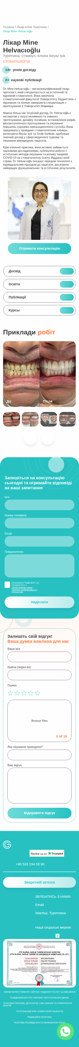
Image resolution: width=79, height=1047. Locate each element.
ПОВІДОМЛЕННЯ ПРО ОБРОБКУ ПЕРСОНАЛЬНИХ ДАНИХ (39, 998)
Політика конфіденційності (24, 590)
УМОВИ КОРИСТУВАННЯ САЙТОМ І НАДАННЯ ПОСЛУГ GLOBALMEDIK (40, 992)
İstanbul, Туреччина (50, 913)
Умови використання (22, 587)
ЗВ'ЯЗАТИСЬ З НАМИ (53, 896)
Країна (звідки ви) (19, 667)
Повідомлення (14, 551)
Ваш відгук (14, 765)
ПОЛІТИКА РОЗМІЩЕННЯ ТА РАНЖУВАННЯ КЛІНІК (39, 1022)
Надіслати (39, 602)
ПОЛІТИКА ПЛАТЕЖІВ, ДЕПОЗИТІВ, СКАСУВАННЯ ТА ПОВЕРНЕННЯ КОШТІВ (37, 1004)
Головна (8, 27)
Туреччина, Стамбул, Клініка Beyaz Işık (34, 56)
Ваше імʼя (13, 648)
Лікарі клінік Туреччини (32, 27)
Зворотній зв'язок (39, 882)
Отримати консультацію (39, 248)
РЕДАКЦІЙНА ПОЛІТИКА (39, 1017)
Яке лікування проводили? (25, 746)
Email (8, 533)
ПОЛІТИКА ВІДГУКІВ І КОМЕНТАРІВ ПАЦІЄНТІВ (39, 1011)
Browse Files (39, 720)
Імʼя (7, 497)
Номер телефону (16, 515)
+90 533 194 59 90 (30, 864)
